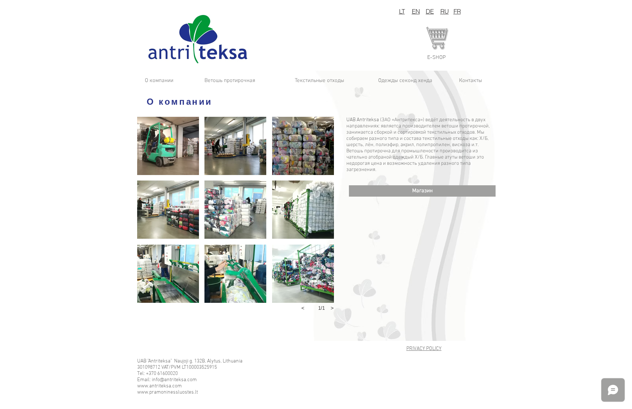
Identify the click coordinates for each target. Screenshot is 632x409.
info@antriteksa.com (174, 380)
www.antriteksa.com (159, 386)
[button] (436, 57)
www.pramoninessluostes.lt (167, 392)
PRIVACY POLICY (423, 349)
